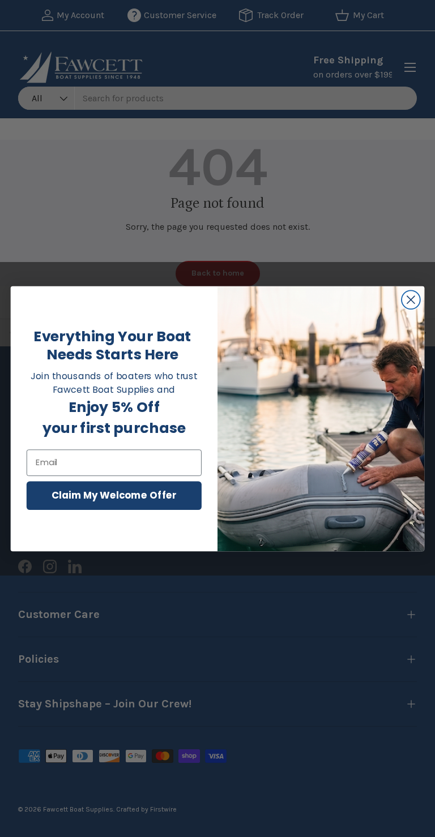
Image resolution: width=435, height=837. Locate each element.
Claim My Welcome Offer (114, 494)
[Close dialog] (411, 299)
